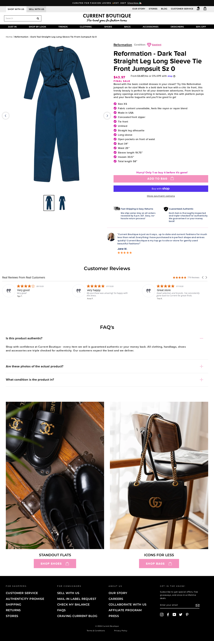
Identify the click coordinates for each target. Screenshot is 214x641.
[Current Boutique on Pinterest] (187, 614)
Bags (127, 26)
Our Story (138, 8)
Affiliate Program (125, 610)
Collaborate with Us (128, 604)
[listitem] (31, 292)
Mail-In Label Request (76, 599)
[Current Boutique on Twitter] (180, 614)
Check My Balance (73, 604)
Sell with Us (68, 593)
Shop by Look (37, 26)
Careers (116, 599)
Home (9, 37)
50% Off (201, 26)
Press (114, 616)
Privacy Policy (120, 630)
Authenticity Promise (25, 599)
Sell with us (36, 9)
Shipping (13, 604)
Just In (12, 26)
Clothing (86, 26)
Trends (63, 26)
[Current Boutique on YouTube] (174, 614)
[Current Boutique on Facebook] (168, 614)
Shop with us (16, 9)
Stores (153, 8)
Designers (177, 26)
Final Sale (122, 81)
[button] (203, 277)
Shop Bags (155, 563)
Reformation (123, 45)
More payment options (161, 196)
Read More (161, 300)
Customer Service (182, 8)
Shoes (108, 26)
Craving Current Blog (77, 616)
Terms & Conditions (96, 630)
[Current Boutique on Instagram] (161, 614)
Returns (13, 610)
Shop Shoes (51, 563)
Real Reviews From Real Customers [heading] (23, 277)
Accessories (150, 26)
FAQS (61, 610)
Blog (164, 8)
